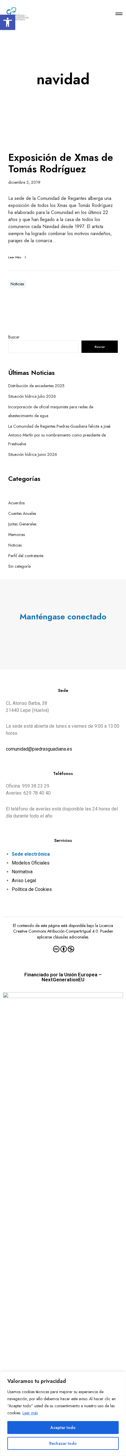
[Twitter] (46, 633)
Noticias (17, 284)
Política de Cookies (32, 889)
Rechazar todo (63, 1443)
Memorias (16, 534)
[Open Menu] (119, 13)
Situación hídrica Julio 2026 (32, 396)
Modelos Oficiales (31, 863)
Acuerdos (16, 503)
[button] (7, 22)
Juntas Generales (22, 524)
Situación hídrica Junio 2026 (32, 454)
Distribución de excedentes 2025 (36, 386)
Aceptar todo (63, 1427)
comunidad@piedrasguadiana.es (39, 749)
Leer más (30, 1413)
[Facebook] (57, 633)
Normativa (22, 871)
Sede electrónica (31, 854)
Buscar (14, 337)
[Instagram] (68, 633)
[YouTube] (80, 633)
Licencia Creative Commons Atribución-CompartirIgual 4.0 (63, 928)
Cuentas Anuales (22, 513)
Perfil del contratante (25, 556)
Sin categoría (19, 566)
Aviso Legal (24, 880)
